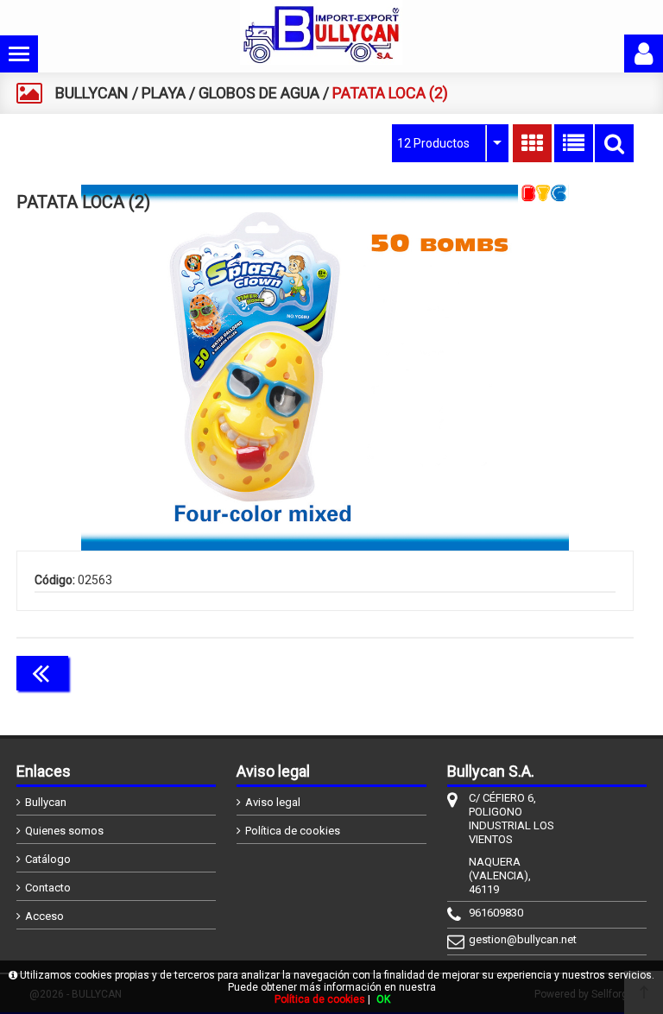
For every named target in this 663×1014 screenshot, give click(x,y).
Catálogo (48, 859)
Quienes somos (64, 830)
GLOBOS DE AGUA (259, 93)
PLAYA (164, 93)
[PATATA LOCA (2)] (325, 368)
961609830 (496, 912)
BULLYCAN (92, 93)
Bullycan (45, 802)
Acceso (44, 916)
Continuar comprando (556, 671)
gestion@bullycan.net (514, 939)
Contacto (48, 887)
